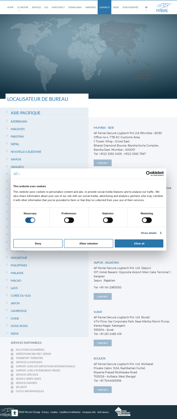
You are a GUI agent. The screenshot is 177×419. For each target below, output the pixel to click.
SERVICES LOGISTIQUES (29, 362)
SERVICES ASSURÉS (26, 383)
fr (146, 7)
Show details (149, 232)
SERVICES (36, 7)
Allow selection (88, 243)
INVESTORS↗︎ (58, 7)
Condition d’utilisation (70, 412)
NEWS (116, 7)
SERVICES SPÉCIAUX (27, 374)
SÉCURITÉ (21, 387)
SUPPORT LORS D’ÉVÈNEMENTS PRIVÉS (38, 370)
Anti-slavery (103, 412)
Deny (38, 243)
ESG (46, 7)
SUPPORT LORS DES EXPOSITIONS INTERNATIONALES (45, 366)
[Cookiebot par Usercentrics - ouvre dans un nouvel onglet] (148, 173)
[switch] (69, 220)
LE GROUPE (22, 7)
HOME (10, 7)
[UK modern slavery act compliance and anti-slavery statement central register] (122, 411)
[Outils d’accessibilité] (14, 413)
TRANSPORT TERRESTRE (29, 358)
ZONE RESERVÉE (130, 7)
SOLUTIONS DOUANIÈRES (30, 349)
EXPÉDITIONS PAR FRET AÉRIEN (33, 354)
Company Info (89, 412)
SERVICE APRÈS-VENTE (28, 378)
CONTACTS (104, 7)
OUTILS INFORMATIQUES (30, 391)
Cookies (54, 412)
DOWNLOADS (75, 7)
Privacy (45, 412)
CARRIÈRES (90, 7)
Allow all (139, 243)
